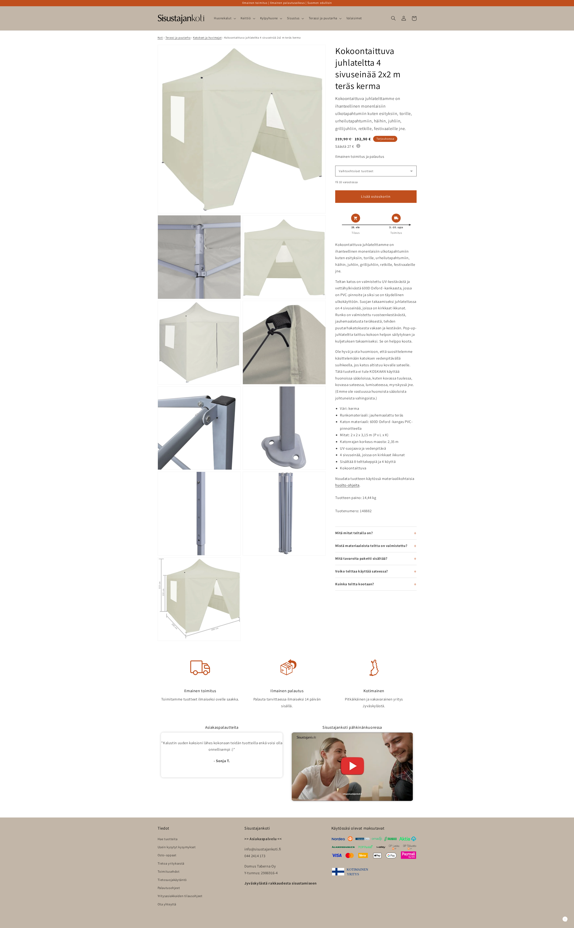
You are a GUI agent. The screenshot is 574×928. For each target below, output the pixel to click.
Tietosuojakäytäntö (172, 880)
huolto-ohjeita (347, 485)
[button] (224, 18)
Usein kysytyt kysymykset (177, 847)
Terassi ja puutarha (178, 37)
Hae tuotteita (168, 839)
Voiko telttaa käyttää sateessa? (361, 571)
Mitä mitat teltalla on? (354, 533)
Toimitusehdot (169, 871)
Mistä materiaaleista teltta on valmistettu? (371, 545)
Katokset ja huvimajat (207, 37)
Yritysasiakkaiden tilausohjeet (180, 896)
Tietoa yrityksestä (171, 863)
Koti (160, 37)
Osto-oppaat (167, 855)
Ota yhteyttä (167, 904)
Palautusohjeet (169, 888)
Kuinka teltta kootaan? (354, 584)
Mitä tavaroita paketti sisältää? (361, 558)
